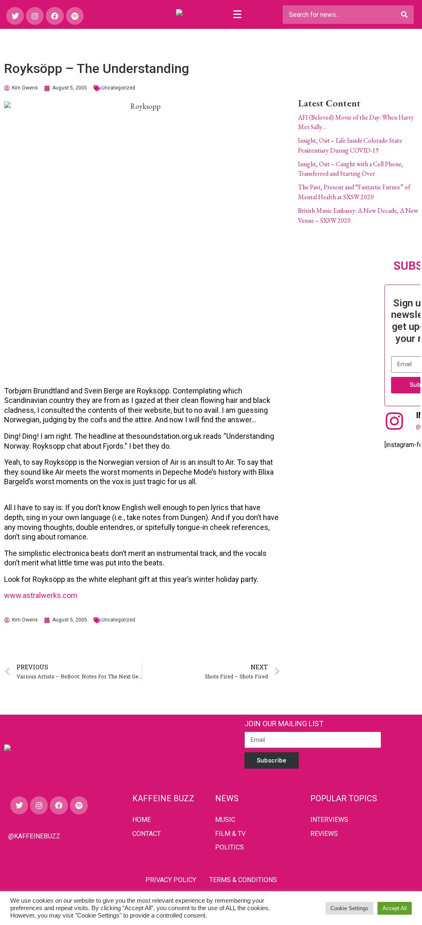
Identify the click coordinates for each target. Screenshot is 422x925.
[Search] (404, 14)
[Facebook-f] (54, 16)
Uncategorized (118, 88)
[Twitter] (15, 16)
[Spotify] (75, 16)
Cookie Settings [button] (349, 908)
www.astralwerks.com (40, 595)
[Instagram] (35, 16)
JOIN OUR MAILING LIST (284, 723)
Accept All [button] (394, 908)
